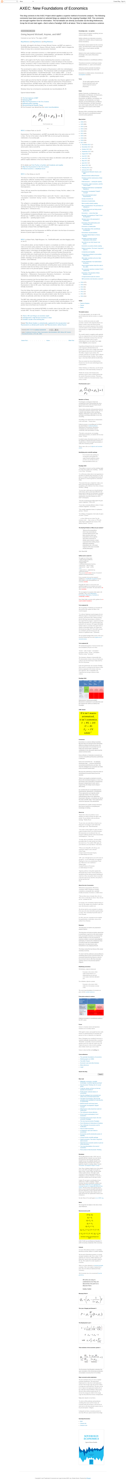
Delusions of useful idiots (88, 201)
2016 (82, 282)
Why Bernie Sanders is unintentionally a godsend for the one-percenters (46, 323)
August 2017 (85, 153)
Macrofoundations (53, 332)
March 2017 (85, 165)
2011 (82, 294)
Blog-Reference (25, 41)
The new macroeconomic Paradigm (89, 1121)
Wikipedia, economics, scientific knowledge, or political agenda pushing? (91, 1082)
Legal (81, 1067)
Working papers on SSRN (87, 1059)
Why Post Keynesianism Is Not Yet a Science (36, 101)
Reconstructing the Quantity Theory (33, 105)
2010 (82, 296)
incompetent (82, 74)
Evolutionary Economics (31, 332)
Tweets (82, 305)
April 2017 (85, 163)
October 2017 (85, 149)
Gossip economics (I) (87, 199)
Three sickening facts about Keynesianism (89, 195)
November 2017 (86, 147)
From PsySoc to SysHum (39, 165)
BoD (81, 1421)
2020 (82, 135)
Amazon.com (83, 1425)
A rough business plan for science (91, 276)
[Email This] (50, 330)
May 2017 (85, 160)
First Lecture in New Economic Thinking (90, 1149)
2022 (82, 131)
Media (82, 307)
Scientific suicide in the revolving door (33, 319)
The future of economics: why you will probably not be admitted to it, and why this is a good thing (91, 1100)
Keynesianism (44, 332)
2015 (82, 284)
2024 (82, 126)
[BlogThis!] (52, 330)
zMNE (40, 333)
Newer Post (24, 340)
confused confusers (93, 426)
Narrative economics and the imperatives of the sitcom (89, 239)
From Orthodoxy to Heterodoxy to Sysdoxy (91, 1123)
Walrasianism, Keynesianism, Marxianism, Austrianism (88, 594)
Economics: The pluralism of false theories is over (91, 273)
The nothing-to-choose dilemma (88, 1112)
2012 (82, 291)
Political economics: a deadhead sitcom (34, 168)
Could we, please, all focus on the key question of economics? (90, 1089)
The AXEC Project (85, 1061)
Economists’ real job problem (89, 232)
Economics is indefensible (89, 226)
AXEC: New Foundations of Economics (54, 8)
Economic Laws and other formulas (89, 1063)
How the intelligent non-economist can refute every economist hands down (90, 1096)
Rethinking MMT (27, 100)
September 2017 (86, 151)
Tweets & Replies (84, 303)
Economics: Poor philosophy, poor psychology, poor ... (91, 223)
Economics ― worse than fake (90, 213)
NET (65, 332)
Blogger (89, 1478)
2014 (82, 287)
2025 (82, 124)
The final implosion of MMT (30, 98)
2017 (82, 142)
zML (37, 333)
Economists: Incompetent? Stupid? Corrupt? (89, 1165)
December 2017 (86, 144)
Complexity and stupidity (56, 165)
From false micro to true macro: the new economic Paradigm (90, 1118)
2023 (82, 129)
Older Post (71, 340)
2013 (82, 289)
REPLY (23, 130)
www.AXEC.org (99, 1198)
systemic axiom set (90, 992)
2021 (82, 133)
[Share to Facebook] (56, 330)
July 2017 (84, 156)
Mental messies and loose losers (89, 1103)
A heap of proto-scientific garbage (89, 1137)
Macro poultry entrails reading (90, 203)
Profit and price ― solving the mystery (92, 181)
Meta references (84, 1065)
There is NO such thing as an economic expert (36, 316)
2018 (82, 140)
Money (62, 332)
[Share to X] (54, 330)
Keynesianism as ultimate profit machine (32, 325)
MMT (59, 332)
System (69, 332)
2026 (82, 122)
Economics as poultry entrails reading (92, 246)
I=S (80, 568)
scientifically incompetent (91, 578)
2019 (82, 138)
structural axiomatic (98, 1265)
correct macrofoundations (51, 107)
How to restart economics (87, 1128)
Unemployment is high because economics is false (37, 317)
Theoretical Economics (27, 333)
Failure (39, 332)
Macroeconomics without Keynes (57, 325)
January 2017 (86, 170)
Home (48, 340)
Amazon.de (83, 1423)
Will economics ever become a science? (92, 279)
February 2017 (86, 167)
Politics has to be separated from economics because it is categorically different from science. (90, 1186)
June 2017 (85, 158)
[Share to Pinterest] (58, 330)
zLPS (34, 333)
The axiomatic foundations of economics (91, 1057)
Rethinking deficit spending (30, 103)
